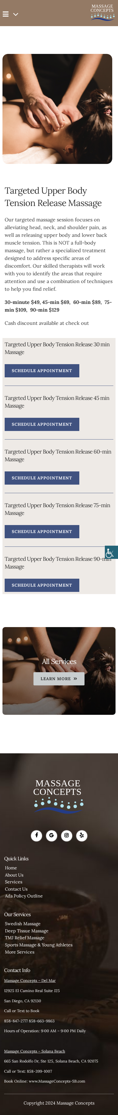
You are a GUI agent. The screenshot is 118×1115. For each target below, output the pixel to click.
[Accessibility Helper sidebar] (111, 552)
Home (11, 867)
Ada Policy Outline (24, 896)
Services (13, 882)
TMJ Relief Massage (24, 937)
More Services (19, 952)
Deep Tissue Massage (27, 930)
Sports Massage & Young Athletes (38, 945)
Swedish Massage (23, 923)
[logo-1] (59, 764)
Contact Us (16, 889)
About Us (14, 875)
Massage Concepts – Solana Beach (34, 1051)
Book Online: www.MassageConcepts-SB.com (44, 1081)
